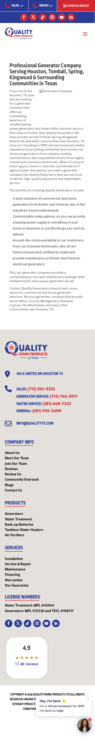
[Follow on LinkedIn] (71, 17)
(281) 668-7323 (57, 403)
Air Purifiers (14, 534)
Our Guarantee (17, 585)
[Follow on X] (33, 17)
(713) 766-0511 (63, 396)
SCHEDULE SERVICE (78, 6)
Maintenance (15, 569)
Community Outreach (22, 479)
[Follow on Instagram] (52, 17)
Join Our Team (16, 463)
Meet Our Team (17, 457)
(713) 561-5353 (41, 388)
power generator (52, 281)
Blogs (9, 484)
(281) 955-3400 (46, 410)
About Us (12, 452)
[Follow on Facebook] (24, 17)
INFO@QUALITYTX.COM (34, 423)
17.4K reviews (27, 664)
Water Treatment (18, 519)
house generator (59, 292)
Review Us (13, 474)
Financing (12, 574)
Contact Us (13, 490)
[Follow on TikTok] (43, 17)
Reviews (11, 468)
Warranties (14, 579)
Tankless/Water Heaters (24, 529)
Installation (14, 558)
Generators (14, 513)
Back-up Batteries (19, 524)
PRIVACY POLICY (34, 704)
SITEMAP (17, 704)
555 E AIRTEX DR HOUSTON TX (40, 373)
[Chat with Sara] (84, 725)
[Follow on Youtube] (61, 17)
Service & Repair (18, 563)
